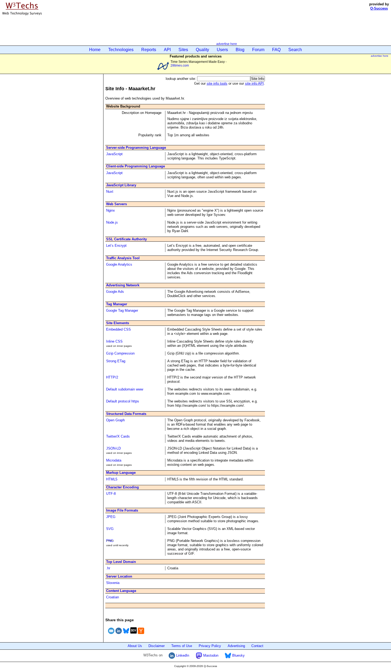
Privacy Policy (210, 646)
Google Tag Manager (122, 310)
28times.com (179, 65)
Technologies (121, 49)
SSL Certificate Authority (126, 239)
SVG (110, 529)
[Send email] (111, 635)
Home (95, 49)
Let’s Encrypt (116, 246)
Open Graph (115, 420)
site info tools (217, 83)
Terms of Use (181, 646)
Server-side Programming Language (136, 148)
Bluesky (238, 655)
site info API (254, 83)
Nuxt (109, 192)
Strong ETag (115, 361)
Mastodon (210, 655)
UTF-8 (111, 494)
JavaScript (114, 154)
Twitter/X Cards (118, 436)
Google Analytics (119, 264)
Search (295, 49)
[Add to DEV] (133, 635)
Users (222, 49)
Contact (257, 646)
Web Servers (116, 204)
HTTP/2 (112, 377)
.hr (108, 568)
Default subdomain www (124, 389)
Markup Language (121, 473)
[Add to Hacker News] (141, 635)
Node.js (112, 222)
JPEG (110, 517)
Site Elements (117, 323)
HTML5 (111, 479)
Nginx (110, 210)
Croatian (112, 597)
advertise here (226, 44)
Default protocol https (122, 401)
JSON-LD (113, 448)
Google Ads (115, 292)
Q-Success (379, 8)
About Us (135, 646)
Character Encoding (122, 487)
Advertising (236, 646)
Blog (240, 49)
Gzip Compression (120, 353)
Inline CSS (114, 341)
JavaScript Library (121, 185)
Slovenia (112, 583)
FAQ (276, 49)
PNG (110, 541)
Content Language (121, 591)
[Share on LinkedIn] (118, 635)
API (167, 49)
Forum (258, 49)
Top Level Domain (121, 562)
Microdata (113, 460)
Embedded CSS (118, 329)
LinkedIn (182, 655)
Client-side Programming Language (135, 166)
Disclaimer (156, 646)
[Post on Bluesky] (126, 635)
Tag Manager (116, 304)
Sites (183, 49)
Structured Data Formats (126, 414)
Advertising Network (122, 285)
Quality (202, 49)
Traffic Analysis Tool (123, 258)
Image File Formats (122, 510)
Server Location (119, 576)
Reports (148, 49)
